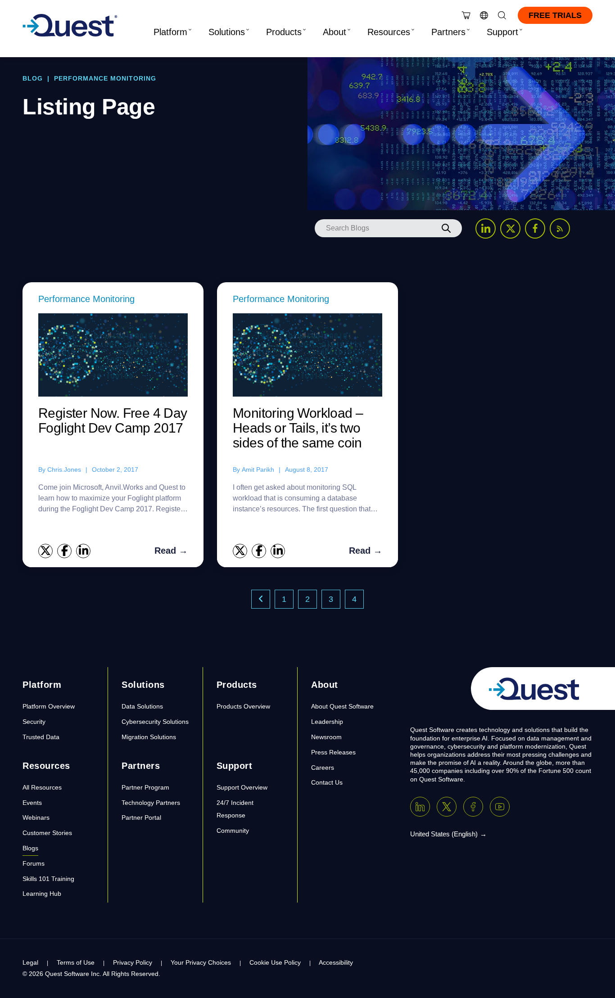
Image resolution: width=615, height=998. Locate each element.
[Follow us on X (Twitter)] (510, 228)
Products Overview (243, 706)
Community (233, 830)
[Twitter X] (447, 807)
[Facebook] (473, 807)
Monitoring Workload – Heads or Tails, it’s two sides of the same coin (298, 428)
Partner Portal (141, 817)
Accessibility (336, 962)
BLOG (33, 78)
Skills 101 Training (48, 878)
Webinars (36, 817)
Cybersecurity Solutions (155, 721)
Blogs (30, 848)
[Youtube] (500, 807)
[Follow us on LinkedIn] (485, 228)
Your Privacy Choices (201, 962)
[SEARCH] (446, 228)
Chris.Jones (64, 469)
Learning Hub (42, 893)
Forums (34, 863)
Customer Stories (47, 832)
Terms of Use (76, 962)
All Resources (42, 787)
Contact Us (327, 782)
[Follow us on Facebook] (535, 228)
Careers (322, 767)
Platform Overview (49, 706)
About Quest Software (342, 706)
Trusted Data (41, 737)
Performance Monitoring (86, 298)
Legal (30, 962)
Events (32, 802)
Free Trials (555, 15)
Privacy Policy (132, 962)
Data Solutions (142, 706)
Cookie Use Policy (275, 962)
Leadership (327, 721)
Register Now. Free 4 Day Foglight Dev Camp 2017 (112, 420)
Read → (171, 550)
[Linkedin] (420, 807)
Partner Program (145, 787)
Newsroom (326, 737)
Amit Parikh (258, 469)
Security (34, 721)
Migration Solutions (149, 737)
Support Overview (242, 787)
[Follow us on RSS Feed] (560, 228)
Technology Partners (151, 802)
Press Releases (333, 752)
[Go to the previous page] (260, 599)
